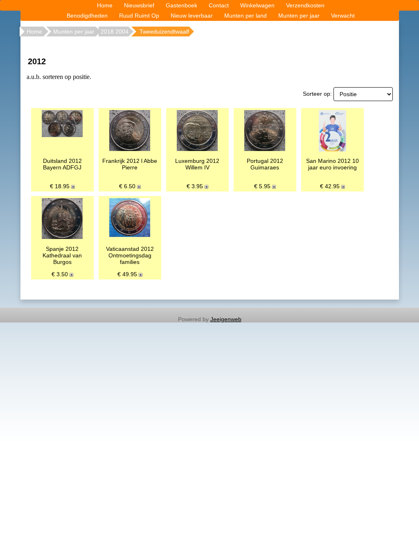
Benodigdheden (87, 15)
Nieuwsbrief (139, 5)
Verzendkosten (305, 5)
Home (105, 5)
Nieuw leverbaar (192, 15)
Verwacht (343, 15)
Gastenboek (181, 5)
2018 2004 (114, 31)
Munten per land (245, 15)
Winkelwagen (257, 5)
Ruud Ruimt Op (139, 15)
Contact (219, 5)
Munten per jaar (299, 15)
